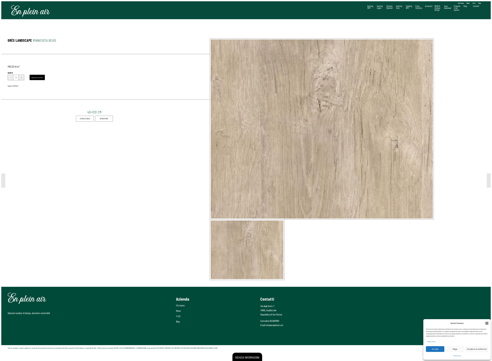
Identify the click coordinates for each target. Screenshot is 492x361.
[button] (487, 323)
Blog (479, 3)
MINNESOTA (15, 86)
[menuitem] (461, 3)
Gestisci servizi (431, 341)
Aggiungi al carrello (37, 77)
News (468, 3)
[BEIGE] (322, 129)
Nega (455, 349)
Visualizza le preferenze (477, 349)
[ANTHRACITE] (3, 181)
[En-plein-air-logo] (30, 11)
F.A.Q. (474, 3)
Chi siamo (461, 3)
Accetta (435, 349)
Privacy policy (457, 356)
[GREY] (489, 181)
